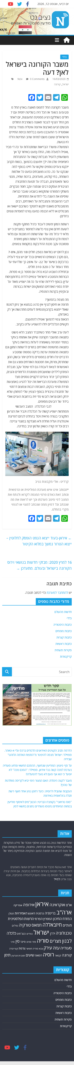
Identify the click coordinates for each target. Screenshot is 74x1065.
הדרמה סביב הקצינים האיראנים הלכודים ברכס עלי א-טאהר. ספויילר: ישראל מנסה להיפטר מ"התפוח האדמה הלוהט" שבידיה (38, 754)
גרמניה (40, 913)
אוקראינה (57, 904)
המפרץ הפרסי (43, 919)
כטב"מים (21, 933)
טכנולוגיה (64, 933)
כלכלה (11, 933)
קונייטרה (13, 948)
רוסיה (48, 954)
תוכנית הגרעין (18, 955)
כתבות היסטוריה (62, 625)
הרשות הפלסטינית (21, 918)
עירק (48, 948)
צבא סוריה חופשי (34, 948)
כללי (64, 57)
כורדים (30, 933)
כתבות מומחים (64, 631)
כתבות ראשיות (64, 644)
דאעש (31, 913)
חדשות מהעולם (63, 612)
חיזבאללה (52, 924)
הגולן (11, 913)
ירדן (52, 933)
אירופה (29, 904)
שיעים (30, 955)
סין (17, 941)
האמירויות (21, 913)
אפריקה (18, 905)
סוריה (43, 940)
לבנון (67, 941)
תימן (7, 954)
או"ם (69, 905)
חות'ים (67, 925)
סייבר (23, 941)
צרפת (22, 948)
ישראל (65, 84)
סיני (13, 941)
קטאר (58, 955)
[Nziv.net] (66, 40)
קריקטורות (66, 656)
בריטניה (50, 913)
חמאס (37, 925)
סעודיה (66, 948)
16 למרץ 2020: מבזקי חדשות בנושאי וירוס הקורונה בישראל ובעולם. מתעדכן (39, 565)
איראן (42, 904)
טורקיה (25, 925)
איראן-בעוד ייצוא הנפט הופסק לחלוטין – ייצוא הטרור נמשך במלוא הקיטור (39, 540)
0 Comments (37, 79)
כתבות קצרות (64, 637)
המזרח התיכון (62, 918)
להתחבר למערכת (57, 592)
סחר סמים (31, 941)
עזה (56, 948)
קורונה (57, 84)
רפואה (38, 955)
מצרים (55, 941)
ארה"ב (64, 912)
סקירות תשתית (63, 650)
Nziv (20, 79)
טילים (15, 925)
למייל (57, 879)
